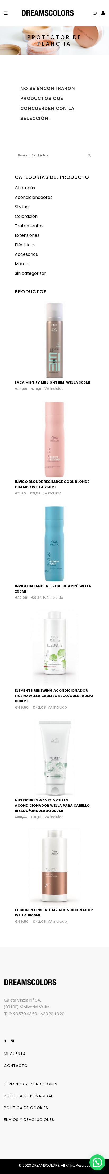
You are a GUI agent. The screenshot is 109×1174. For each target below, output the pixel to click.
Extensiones (27, 235)
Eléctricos (25, 245)
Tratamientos (29, 226)
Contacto (16, 1065)
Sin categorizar (30, 273)
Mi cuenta (15, 1053)
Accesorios (26, 254)
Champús (25, 188)
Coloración (26, 216)
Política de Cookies (26, 1107)
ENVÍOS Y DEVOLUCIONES (29, 1119)
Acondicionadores (33, 197)
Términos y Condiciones (30, 1084)
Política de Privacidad (29, 1096)
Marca (21, 264)
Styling (22, 207)
